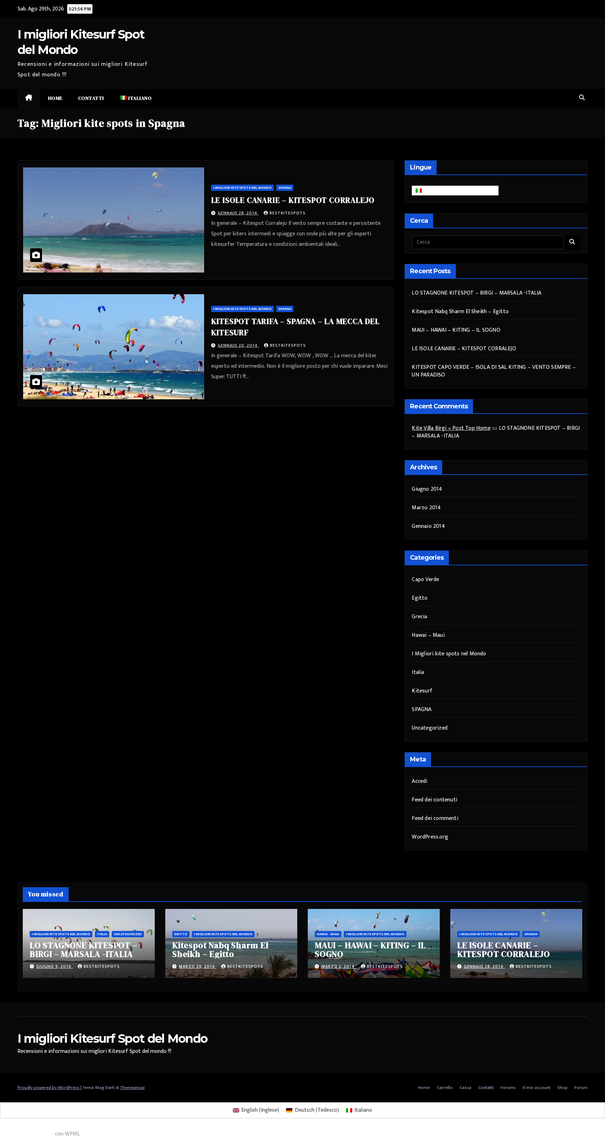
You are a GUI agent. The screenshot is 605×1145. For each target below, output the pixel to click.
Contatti (91, 98)
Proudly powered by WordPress (49, 1087)
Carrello (445, 1087)
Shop (562, 1087)
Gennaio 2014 (428, 526)
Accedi (419, 781)
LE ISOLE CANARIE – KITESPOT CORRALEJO (293, 200)
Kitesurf (422, 691)
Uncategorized (429, 728)
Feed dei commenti (435, 818)
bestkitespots (288, 212)
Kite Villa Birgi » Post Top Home (451, 428)
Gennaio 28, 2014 (238, 212)
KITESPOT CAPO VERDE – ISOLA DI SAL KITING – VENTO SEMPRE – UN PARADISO (494, 371)
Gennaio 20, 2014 (238, 345)
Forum (581, 1087)
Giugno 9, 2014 (54, 966)
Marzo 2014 (426, 507)
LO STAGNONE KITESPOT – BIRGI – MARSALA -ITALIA (476, 293)
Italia (418, 672)
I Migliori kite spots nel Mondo (242, 188)
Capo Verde (425, 579)
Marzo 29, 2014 (197, 966)
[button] (582, 98)
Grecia (419, 616)
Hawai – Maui (428, 635)
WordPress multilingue (27, 1134)
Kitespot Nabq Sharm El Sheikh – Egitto (460, 311)
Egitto (419, 598)
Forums (508, 1087)
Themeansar (132, 1087)
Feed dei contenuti (434, 800)
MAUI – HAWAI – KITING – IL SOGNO (456, 330)
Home (55, 98)
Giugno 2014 (427, 489)
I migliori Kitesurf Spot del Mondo (112, 1038)
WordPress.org (430, 837)
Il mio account (536, 1087)
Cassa (465, 1087)
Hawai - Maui (328, 934)
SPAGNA (284, 188)
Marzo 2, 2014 (338, 966)
